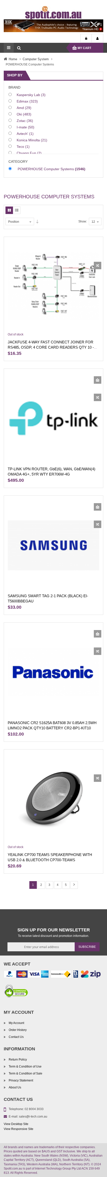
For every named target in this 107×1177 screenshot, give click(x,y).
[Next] (74, 885)
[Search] (19, 48)
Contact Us (16, 1037)
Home (13, 59)
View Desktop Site (16, 1124)
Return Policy (18, 1059)
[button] (97, 265)
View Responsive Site (18, 1129)
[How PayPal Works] (26, 975)
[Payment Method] (61, 975)
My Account (97, 38)
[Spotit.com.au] (53, 12)
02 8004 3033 (34, 1109)
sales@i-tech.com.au (33, 1116)
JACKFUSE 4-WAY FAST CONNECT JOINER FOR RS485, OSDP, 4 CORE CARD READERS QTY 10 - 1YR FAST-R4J (51, 347)
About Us (15, 1087)
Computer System (36, 59)
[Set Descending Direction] (37, 221)
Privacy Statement (21, 1080)
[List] (16, 210)
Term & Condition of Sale (25, 1073)
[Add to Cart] (97, 380)
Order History (18, 1030)
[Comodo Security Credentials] (16, 991)
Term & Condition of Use (25, 1066)
